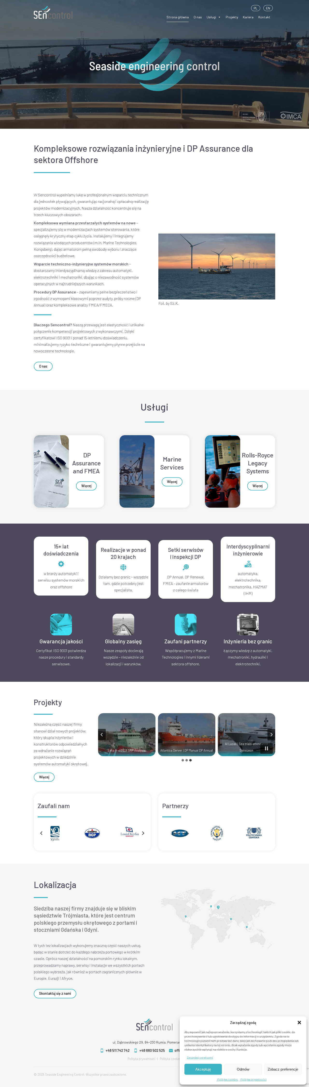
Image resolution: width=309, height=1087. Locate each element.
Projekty (232, 17)
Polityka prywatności (253, 1079)
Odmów (243, 1069)
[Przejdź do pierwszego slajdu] (271, 734)
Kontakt (264, 17)
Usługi (211, 17)
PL (256, 8)
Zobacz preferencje (283, 1069)
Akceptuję (203, 1069)
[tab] (183, 760)
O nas (198, 17)
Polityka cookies (227, 1079)
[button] (299, 1022)
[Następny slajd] (143, 833)
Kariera (248, 17)
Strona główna (178, 17)
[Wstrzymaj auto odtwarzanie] (266, 748)
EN (268, 8)
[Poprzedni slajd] (102, 734)
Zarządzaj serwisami (200, 1057)
